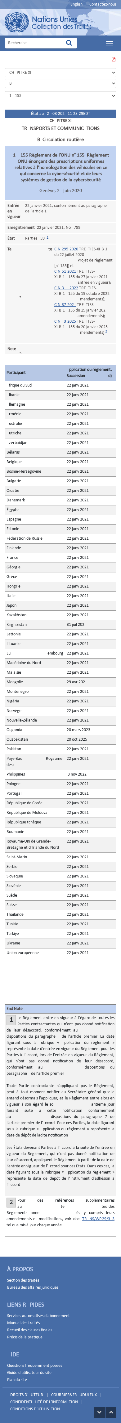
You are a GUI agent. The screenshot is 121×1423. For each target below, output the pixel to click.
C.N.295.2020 (66, 249)
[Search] (69, 43)
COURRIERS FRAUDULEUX (74, 1395)
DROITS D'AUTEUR (26, 1395)
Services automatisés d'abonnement (38, 1316)
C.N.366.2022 (66, 288)
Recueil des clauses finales (29, 1330)
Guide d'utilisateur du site (29, 1373)
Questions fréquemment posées (34, 1365)
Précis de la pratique (25, 1337)
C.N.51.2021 (65, 271)
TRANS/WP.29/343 (98, 1219)
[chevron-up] (111, 1412)
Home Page (48, 22)
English (76, 4)
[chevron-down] (99, 1412)
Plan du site (17, 1380)
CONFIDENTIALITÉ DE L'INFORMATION (44, 1402)
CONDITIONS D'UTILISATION (35, 1409)
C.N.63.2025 (65, 321)
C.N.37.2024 (65, 305)
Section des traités (23, 1280)
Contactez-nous (102, 4)
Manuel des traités (23, 1323)
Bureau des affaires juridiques (32, 1287)
